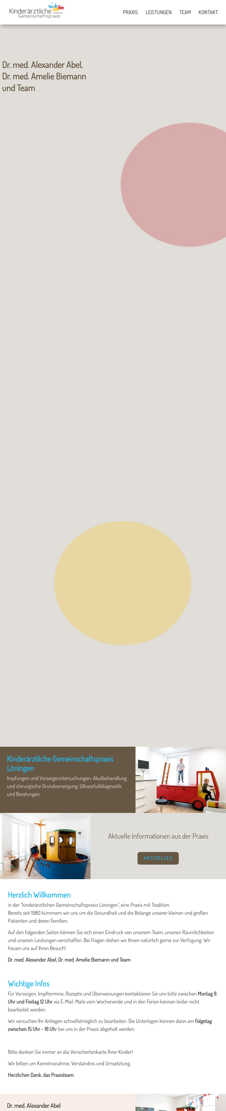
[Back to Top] (216, 1100)
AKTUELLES (158, 858)
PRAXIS (130, 12)
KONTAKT (208, 12)
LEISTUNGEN (159, 12)
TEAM (185, 12)
